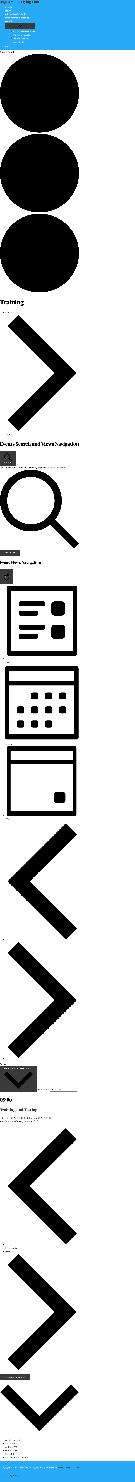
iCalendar (10, 1443)
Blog (7, 46)
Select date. (43, 1089)
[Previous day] (42, 939)
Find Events (10, 552)
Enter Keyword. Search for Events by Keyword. (24, 467)
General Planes (20, 38)
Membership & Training (17, 17)
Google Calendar (13, 1440)
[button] (14, 21)
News (8, 10)
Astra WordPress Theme (70, 1467)
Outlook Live (11, 1450)
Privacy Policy (12, 1475)
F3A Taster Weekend (23, 35)
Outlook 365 (11, 1447)
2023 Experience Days (24, 31)
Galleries (9, 21)
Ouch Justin (19, 42)
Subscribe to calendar (15, 1377)
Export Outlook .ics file (16, 1457)
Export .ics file (12, 1454)
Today (3, 1064)
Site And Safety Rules (16, 14)
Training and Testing (18, 1109)
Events (8, 7)
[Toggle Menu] (20, 26)
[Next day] (42, 1058)
